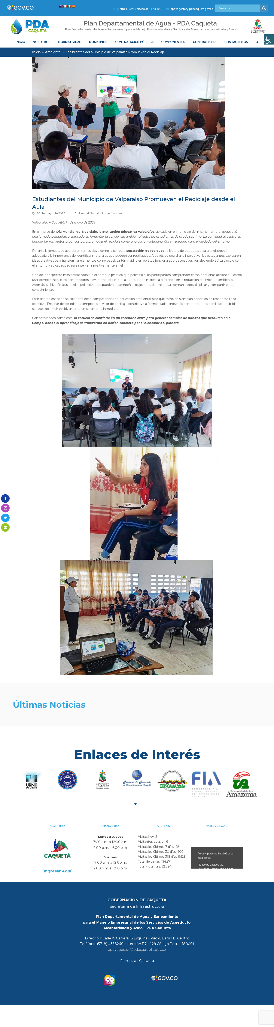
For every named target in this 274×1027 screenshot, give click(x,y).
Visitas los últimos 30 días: (157, 852)
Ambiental (81, 213)
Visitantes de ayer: (152, 842)
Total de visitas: (149, 861)
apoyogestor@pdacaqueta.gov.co (137, 950)
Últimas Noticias (111, 213)
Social (94, 213)
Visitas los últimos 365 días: (158, 857)
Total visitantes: (150, 866)
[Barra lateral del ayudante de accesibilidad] (269, 39)
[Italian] (69, 6)
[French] (65, 6)
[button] (135, 804)
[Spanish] (73, 6)
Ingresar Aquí (57, 871)
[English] (61, 6)
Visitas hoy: (146, 837)
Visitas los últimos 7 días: (156, 847)
